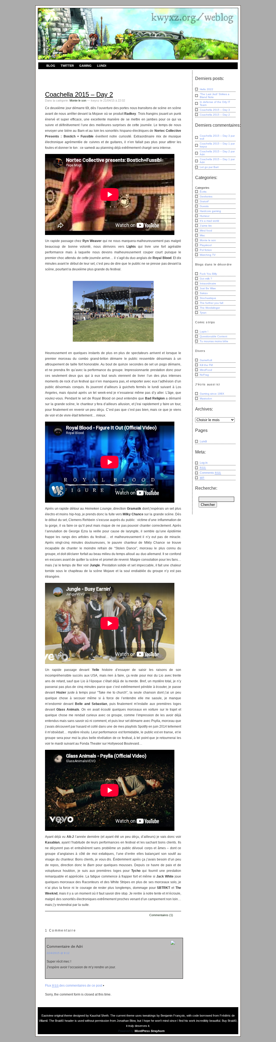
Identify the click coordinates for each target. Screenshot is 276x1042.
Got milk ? (206, 278)
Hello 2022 (206, 89)
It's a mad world (209, 220)
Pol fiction (206, 249)
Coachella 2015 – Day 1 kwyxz (217, 145)
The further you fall (211, 302)
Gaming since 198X (212, 393)
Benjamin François (173, 1015)
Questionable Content (213, 336)
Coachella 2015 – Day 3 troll (217, 137)
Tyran (203, 312)
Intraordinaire (208, 283)
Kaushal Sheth (99, 1015)
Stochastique (208, 298)
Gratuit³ (204, 201)
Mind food (206, 230)
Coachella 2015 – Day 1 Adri (217, 161)
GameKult (206, 360)
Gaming (85, 65)
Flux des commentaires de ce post (73, 985)
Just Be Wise (208, 288)
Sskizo (204, 293)
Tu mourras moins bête (214, 341)
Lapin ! (204, 331)
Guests (204, 206)
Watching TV (208, 254)
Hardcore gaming (210, 211)
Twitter (67, 65)
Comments (210, 472)
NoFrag (204, 374)
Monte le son (78, 100)
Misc (202, 235)
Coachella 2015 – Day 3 (215, 109)
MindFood (206, 369)
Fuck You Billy (208, 273)
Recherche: (206, 488)
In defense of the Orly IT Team (215, 103)
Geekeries (206, 196)
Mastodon (206, 398)
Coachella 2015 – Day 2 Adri (217, 153)
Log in (204, 462)
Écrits (203, 191)
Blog (50, 65)
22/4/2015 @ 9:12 (58, 953)
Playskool (206, 245)
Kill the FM (206, 365)
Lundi (101, 65)
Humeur (204, 215)
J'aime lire (206, 225)
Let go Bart (209, 167)
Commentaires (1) (161, 915)
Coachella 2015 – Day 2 (79, 94)
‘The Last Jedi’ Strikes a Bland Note (214, 96)
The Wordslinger (210, 307)
